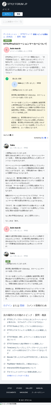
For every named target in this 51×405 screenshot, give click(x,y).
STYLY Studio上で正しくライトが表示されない (25, 326)
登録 (22, 305)
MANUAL (39, 388)
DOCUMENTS (11, 392)
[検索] (21, 21)
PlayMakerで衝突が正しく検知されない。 (23, 364)
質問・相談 (21, 37)
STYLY (10, 388)
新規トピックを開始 (40, 34)
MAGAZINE (24, 392)
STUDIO (19, 388)
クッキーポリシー (38, 392)
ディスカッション (10, 34)
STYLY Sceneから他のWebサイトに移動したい (25, 344)
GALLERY (29, 388)
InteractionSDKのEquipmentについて (21, 368)
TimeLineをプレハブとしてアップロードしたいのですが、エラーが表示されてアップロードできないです (27, 350)
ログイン (7, 305)
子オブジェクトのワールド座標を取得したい (24, 372)
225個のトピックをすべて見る (18, 376)
